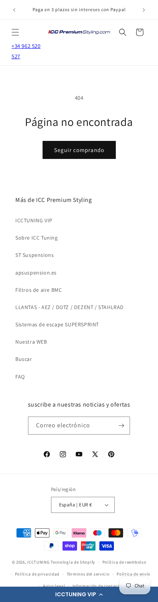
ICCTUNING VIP (34, 220)
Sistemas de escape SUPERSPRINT (57, 324)
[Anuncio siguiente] (143, 10)
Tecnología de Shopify (73, 562)
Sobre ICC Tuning (36, 237)
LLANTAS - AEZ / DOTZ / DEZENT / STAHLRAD (69, 307)
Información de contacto (97, 586)
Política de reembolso (124, 562)
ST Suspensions (34, 254)
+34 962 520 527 (26, 51)
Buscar (23, 359)
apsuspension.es (36, 272)
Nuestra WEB (31, 341)
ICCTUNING (38, 562)
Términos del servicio (88, 574)
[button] (79, 594)
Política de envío (133, 574)
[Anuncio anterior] (14, 10)
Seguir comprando (79, 150)
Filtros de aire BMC (38, 289)
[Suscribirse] (121, 426)
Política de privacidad (37, 574)
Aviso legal (54, 586)
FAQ (20, 376)
